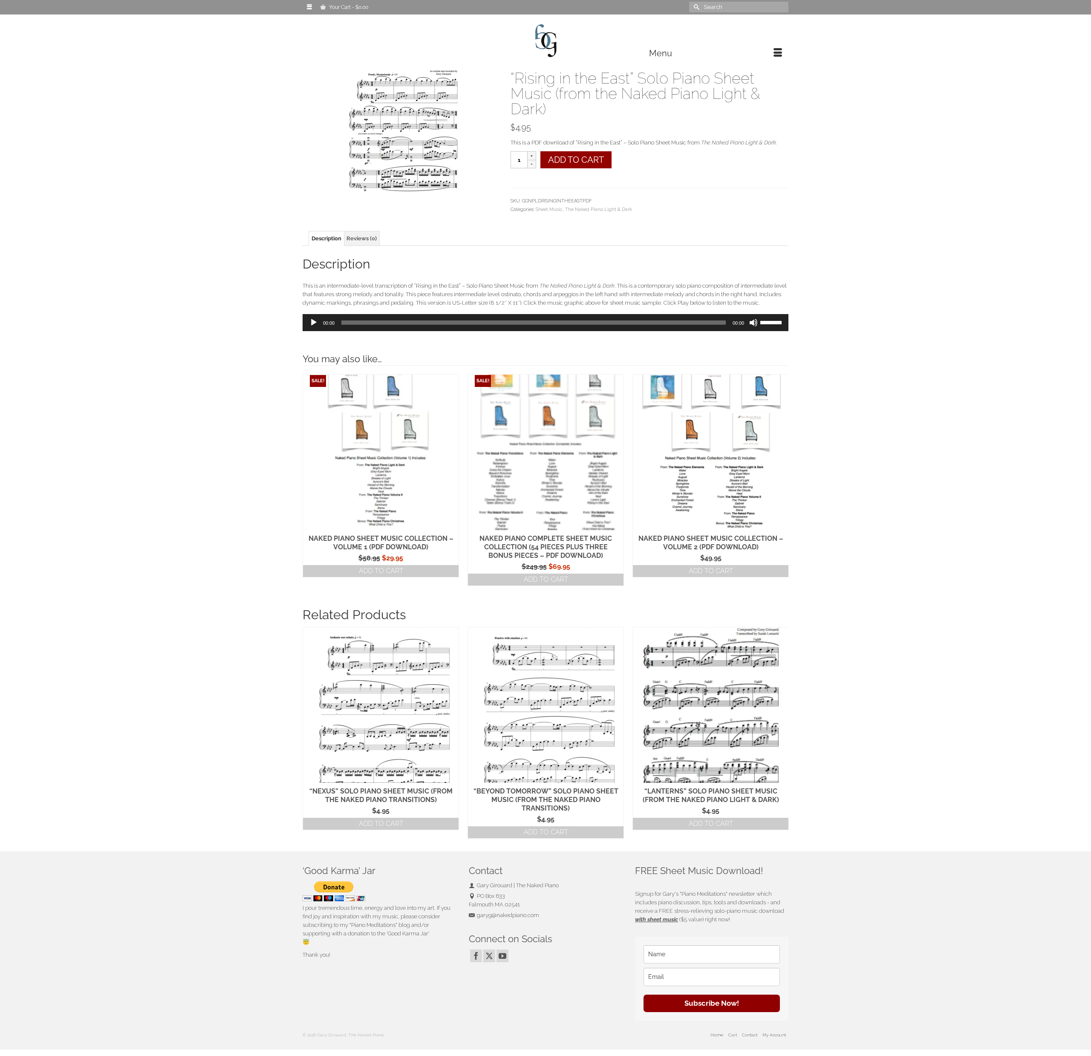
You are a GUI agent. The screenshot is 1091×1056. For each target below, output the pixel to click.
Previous (310, 733)
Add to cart (576, 160)
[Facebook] (476, 956)
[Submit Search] (695, 7)
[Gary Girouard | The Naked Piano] (546, 41)
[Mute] (753, 322)
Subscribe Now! (711, 1003)
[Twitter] (489, 956)
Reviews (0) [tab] (361, 238)
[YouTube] (502, 956)
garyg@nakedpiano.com (508, 915)
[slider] (772, 321)
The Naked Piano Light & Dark (598, 209)
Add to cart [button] (381, 571)
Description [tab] (326, 238)
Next (781, 733)
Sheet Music (549, 209)
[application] (545, 322)
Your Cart (348, 7)
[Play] (313, 322)
